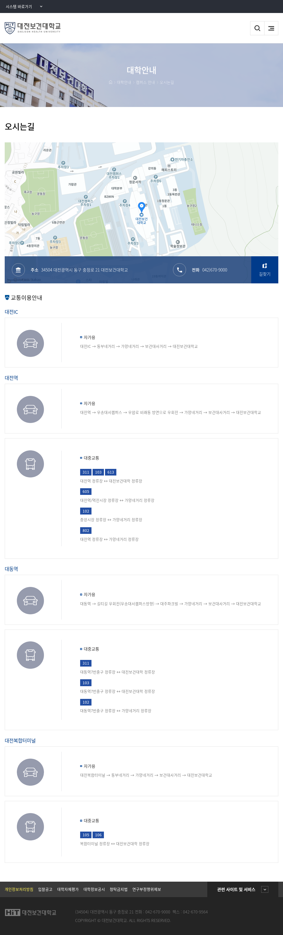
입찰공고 (45, 889)
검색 (257, 28)
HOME (110, 82)
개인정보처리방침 (19, 889)
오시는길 (167, 82)
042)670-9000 (214, 270)
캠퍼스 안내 (145, 82)
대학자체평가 (68, 889)
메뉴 (271, 28)
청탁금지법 (119, 889)
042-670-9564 (195, 912)
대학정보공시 (94, 889)
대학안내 (124, 82)
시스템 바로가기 (19, 6)
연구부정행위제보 (146, 889)
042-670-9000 (157, 912)
